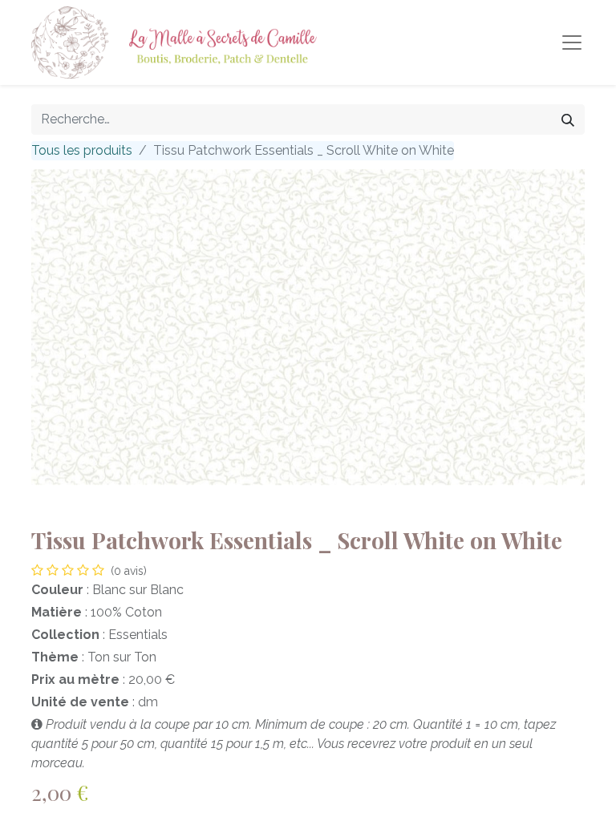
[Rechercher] (568, 119)
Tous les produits (81, 150)
